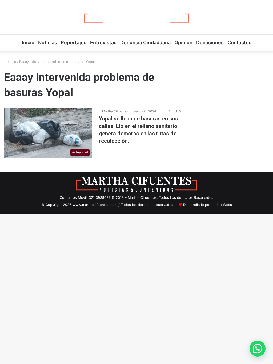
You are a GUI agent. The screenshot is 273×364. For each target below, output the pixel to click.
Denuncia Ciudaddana (145, 42)
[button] (258, 349)
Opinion (183, 42)
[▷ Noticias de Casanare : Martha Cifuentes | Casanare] (136, 17)
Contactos (239, 42)
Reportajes (73, 42)
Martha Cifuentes (115, 111)
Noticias (47, 42)
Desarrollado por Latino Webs (207, 205)
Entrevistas (103, 42)
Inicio (28, 42)
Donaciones (210, 42)
